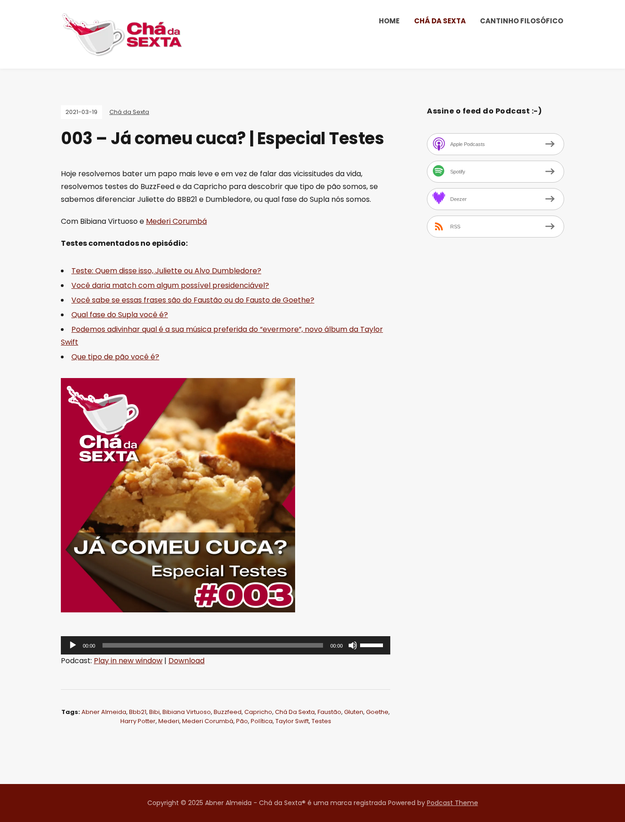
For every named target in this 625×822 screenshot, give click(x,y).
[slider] (373, 644)
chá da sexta (295, 712)
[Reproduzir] (72, 645)
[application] (225, 645)
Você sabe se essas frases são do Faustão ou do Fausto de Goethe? (192, 300)
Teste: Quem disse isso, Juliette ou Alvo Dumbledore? (166, 270)
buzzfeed (228, 712)
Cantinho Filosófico (521, 21)
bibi (154, 712)
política (262, 721)
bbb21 (137, 712)
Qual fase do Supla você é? (119, 314)
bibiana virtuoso (186, 712)
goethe (377, 712)
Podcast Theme (452, 802)
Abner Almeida (103, 712)
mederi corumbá (207, 721)
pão (242, 721)
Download (186, 660)
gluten (353, 712)
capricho (258, 712)
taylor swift (292, 721)
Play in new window (128, 660)
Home (389, 21)
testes (321, 721)
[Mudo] (352, 645)
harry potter (138, 721)
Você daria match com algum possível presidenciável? (170, 285)
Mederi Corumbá (176, 221)
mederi (168, 721)
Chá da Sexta (440, 21)
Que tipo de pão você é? (115, 357)
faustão (329, 712)
